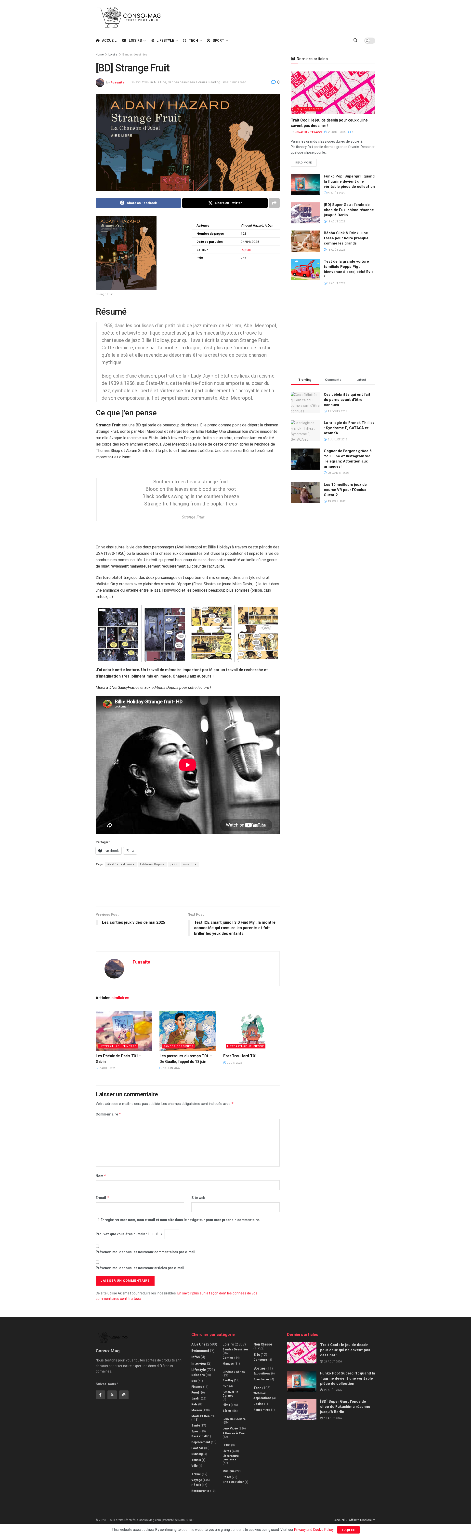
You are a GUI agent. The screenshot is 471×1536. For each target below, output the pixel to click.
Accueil (109, 40)
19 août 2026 (336, 221)
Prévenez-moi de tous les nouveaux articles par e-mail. (140, 1268)
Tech (193, 40)
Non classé (262, 1344)
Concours (260, 1359)
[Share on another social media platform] (274, 203)
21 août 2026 (336, 132)
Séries (227, 1411)
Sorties (259, 1368)
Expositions (261, 1373)
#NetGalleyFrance (120, 864)
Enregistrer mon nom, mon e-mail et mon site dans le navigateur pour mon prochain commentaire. (180, 1220)
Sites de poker (233, 1482)
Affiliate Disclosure (362, 1520)
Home (100, 54)
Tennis (196, 1460)
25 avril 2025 (140, 82)
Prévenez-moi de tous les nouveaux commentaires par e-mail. (146, 1252)
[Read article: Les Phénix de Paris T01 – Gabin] (124, 1031)
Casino (258, 1404)
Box (194, 1381)
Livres (226, 1451)
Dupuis (246, 250)
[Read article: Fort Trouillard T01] (251, 1031)
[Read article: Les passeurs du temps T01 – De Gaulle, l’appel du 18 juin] (187, 1031)
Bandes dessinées (134, 54)
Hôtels (196, 1485)
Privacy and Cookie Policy (313, 1530)
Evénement (200, 1351)
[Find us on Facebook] (100, 1394)
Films (226, 1405)
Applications (262, 1398)
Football (197, 1448)
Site (256, 1355)
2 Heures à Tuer (234, 1433)
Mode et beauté (202, 1416)
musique (189, 864)
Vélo (194, 1466)
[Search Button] (355, 40)
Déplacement (200, 1442)
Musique (228, 1471)
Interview (198, 1363)
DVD (225, 1386)
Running (197, 1454)
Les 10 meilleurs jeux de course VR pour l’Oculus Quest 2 (345, 489)
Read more (305, 161)
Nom (101, 1175)
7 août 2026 (106, 1068)
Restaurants (200, 1491)
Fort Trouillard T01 (240, 1056)
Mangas (228, 1363)
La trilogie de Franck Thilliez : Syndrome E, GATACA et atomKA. (349, 428)
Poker (226, 1477)
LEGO (226, 1445)
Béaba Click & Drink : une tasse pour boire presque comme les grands (346, 238)
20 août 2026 (336, 193)
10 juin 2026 (171, 1068)
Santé (195, 1425)
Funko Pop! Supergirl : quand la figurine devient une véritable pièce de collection (349, 181)
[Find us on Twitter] (112, 1394)
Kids (194, 1404)
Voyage (196, 1480)
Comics (228, 1357)
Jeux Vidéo (230, 1428)
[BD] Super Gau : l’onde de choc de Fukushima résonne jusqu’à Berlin (349, 210)
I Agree (348, 1530)
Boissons (198, 1375)
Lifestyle (165, 40)
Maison (196, 1410)
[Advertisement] (286, 16)
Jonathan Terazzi (308, 132)
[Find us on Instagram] (124, 1394)
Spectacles (261, 1379)
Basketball (199, 1436)
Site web (198, 1198)
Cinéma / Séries (233, 1372)
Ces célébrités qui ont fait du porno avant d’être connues (347, 399)
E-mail (102, 1197)
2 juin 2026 (234, 1062)
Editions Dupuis (152, 864)
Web (256, 1393)
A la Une (160, 82)
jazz (173, 864)
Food (195, 1392)
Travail (196, 1474)
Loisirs (135, 40)
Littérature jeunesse (118, 1046)
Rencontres (261, 1410)
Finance (196, 1386)
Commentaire (108, 1114)
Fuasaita (117, 82)
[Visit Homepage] (129, 17)
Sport (218, 40)
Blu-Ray (227, 1380)
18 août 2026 (336, 249)
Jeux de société (308, 109)
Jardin (195, 1398)
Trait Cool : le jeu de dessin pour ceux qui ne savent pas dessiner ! (345, 1350)
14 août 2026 (336, 283)
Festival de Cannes (230, 1393)
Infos (195, 1357)
